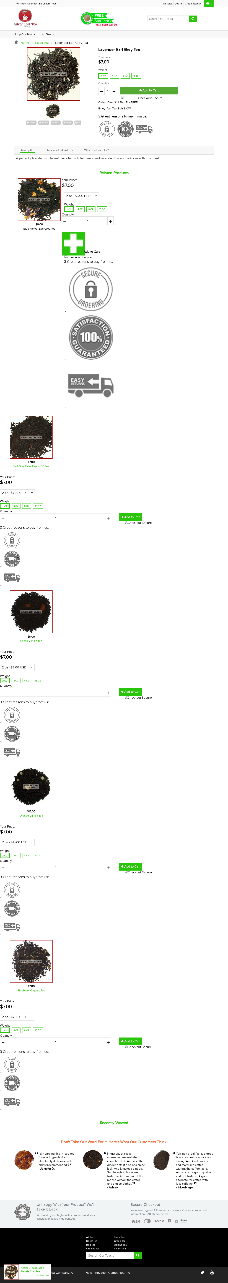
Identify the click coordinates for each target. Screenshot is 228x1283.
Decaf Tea (91, 1241)
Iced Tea (90, 1245)
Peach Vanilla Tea (31, 641)
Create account (193, 3)
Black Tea (42, 43)
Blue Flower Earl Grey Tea (39, 228)
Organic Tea (92, 1248)
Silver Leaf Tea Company (51, 1273)
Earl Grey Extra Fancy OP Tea (31, 466)
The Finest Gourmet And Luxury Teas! (35, 3)
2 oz (103, 76)
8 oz (125, 76)
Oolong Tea (120, 1245)
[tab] (27, 150)
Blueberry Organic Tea (31, 990)
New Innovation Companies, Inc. (108, 1273)
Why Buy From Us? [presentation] (96, 150)
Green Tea (119, 1241)
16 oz (136, 76)
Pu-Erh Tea (120, 1248)
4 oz (114, 76)
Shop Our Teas (23, 34)
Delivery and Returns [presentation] (60, 150)
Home (24, 43)
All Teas (167, 3)
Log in (178, 3)
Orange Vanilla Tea (31, 816)
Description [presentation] (27, 150)
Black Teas (120, 1237)
